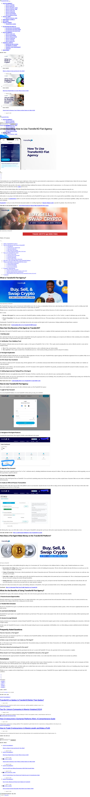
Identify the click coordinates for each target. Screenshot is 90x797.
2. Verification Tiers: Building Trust (13, 247)
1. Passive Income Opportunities (13, 263)
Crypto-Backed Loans (12, 7)
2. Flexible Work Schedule (12, 264)
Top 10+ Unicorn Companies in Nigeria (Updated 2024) (21, 709)
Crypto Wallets (10, 6)
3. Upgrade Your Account (11, 256)
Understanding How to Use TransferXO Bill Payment (23, 325)
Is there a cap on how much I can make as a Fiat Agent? (17, 270)
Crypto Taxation (10, 12)
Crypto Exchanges (11, 13)
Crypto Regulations (11, 15)
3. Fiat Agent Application (11, 248)
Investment (6, 50)
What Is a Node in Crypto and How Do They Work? (14, 71)
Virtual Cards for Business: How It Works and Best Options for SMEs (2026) (19, 110)
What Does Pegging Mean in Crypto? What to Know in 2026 (15, 90)
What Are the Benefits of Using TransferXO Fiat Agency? (15, 261)
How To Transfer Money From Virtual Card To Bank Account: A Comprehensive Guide (21, 775)
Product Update (7, 22)
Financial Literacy (8, 42)
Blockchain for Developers (13, 29)
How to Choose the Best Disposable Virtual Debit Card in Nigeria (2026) (18, 788)
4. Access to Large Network (12, 267)
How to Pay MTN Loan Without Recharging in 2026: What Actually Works (18, 768)
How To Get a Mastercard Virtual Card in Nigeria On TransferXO (16, 781)
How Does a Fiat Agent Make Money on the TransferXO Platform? (17, 260)
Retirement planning (11, 45)
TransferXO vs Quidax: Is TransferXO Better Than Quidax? (22, 700)
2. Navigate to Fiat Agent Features (13, 255)
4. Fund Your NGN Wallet (11, 257)
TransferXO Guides (11, 24)
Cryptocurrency (7, 3)
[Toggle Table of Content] (1, 241)
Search (13, 124)
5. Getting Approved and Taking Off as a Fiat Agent (16, 251)
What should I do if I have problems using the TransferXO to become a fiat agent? (21, 273)
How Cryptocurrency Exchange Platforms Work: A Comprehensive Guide (27, 719)
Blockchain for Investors (13, 31)
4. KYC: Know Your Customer (12, 250)
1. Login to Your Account (11, 254)
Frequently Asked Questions (9, 268)
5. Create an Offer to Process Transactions (14, 259)
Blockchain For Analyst (9, 26)
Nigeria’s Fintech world (48, 203)
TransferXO (3, 203)
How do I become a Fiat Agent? (12, 269)
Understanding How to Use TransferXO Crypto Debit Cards (26, 380)
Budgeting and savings (12, 44)
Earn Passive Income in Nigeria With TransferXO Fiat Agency (34, 205)
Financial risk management (13, 47)
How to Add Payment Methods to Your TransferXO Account (27, 532)
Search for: (2, 122)
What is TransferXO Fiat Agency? (10, 243)
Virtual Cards (7, 16)
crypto (19, 186)
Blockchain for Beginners (13, 28)
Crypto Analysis (10, 10)
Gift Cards (6, 21)
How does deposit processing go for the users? (15, 272)
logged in (6, 692)
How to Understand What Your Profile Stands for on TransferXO (21, 587)
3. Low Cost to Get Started (12, 265)
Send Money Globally (9, 19)
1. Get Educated (10, 246)
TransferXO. (7, 795)
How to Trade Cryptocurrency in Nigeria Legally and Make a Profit (25, 728)
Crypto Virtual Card (11, 9)
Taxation (8, 48)
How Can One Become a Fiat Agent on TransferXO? (14, 245)
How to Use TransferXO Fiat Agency (11, 252)
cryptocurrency (13, 198)
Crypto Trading (10, 4)
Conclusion (6, 274)
